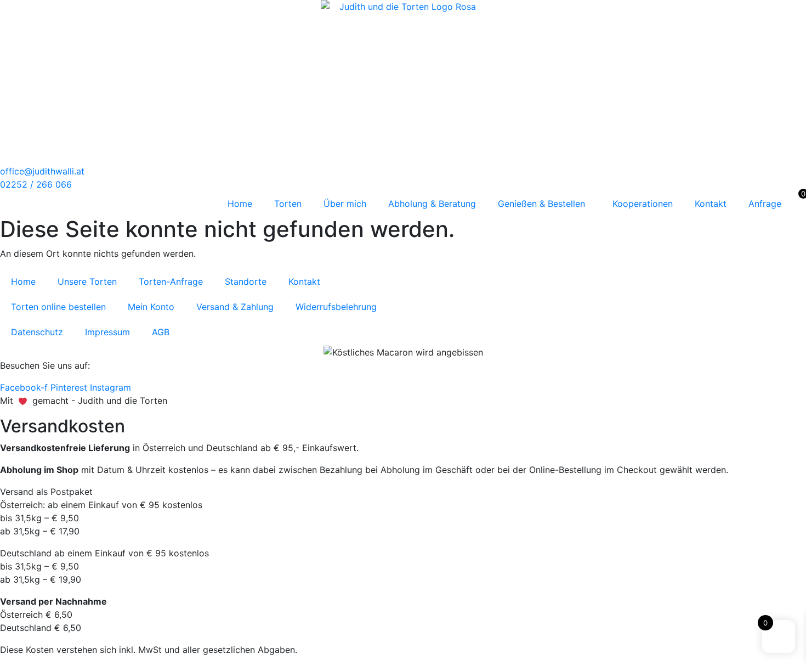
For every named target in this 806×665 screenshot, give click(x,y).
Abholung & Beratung (432, 203)
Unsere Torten (87, 281)
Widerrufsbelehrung (336, 306)
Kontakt (710, 203)
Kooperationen (642, 203)
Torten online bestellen (58, 306)
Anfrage (764, 203)
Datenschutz (37, 331)
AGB (160, 331)
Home (240, 203)
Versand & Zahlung (235, 306)
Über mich (344, 203)
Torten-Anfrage (171, 281)
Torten (288, 203)
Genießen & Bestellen (541, 203)
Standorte (245, 281)
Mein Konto (151, 306)
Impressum (107, 331)
